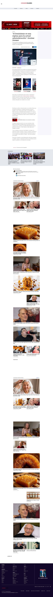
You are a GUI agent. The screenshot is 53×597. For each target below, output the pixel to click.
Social (13, 579)
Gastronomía (25, 578)
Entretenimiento (15, 567)
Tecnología (3, 573)
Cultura (25, 571)
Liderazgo (21, 8)
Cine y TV (14, 569)
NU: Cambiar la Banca (43, 578)
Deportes (14, 568)
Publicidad (22, 590)
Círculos (25, 568)
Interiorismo (14, 576)
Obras (14, 572)
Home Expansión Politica (5, 570)
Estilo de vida (25, 576)
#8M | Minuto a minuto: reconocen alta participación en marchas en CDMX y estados (39, 162)
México (2, 579)
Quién (25, 566)
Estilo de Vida (25, 582)
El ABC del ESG (14, 583)
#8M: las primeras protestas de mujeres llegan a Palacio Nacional (26, 161)
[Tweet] (33, 47)
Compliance (27, 590)
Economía (3, 571)
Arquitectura (14, 575)
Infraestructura (15, 574)
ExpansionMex (49, 586)
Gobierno (3, 578)
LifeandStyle (3, 576)
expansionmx (45, 586)
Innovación (14, 582)
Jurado (25, 583)
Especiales (31, 8)
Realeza (25, 567)
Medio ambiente (15, 578)
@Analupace (19, 67)
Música (13, 570)
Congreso (3, 580)
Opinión (27, 8)
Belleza (25, 570)
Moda (24, 569)
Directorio (48, 590)
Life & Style (15, 566)
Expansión (37, 8)
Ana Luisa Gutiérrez (14, 67)
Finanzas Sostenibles (15, 581)
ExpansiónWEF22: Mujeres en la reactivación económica (26, 119)
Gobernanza (14, 580)
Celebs (24, 575)
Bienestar (25, 581)
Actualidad (15, 8)
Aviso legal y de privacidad (35, 590)
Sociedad (14, 564)
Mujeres (3, 564)
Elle (24, 573)
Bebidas (25, 579)
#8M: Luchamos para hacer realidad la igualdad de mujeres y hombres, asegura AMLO (14, 162)
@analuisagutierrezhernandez (21, 175)
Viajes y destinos (26, 580)
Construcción (14, 573)
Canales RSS (43, 590)
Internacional (3, 572)
